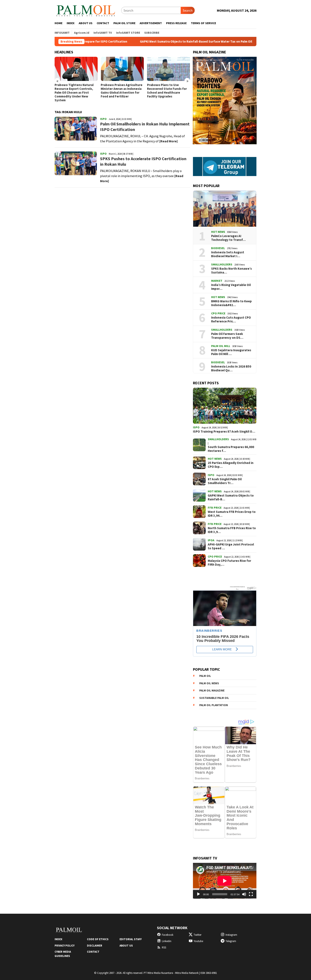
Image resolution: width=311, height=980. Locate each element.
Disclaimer (94, 945)
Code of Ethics (98, 939)
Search (188, 10)
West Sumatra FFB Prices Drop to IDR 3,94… (232, 514)
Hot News (218, 232)
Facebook (167, 935)
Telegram (231, 941)
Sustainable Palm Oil (214, 698)
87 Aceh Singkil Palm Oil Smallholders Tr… (225, 481)
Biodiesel (218, 248)
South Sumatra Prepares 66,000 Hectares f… (231, 449)
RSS (164, 947)
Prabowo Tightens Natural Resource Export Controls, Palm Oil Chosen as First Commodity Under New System (74, 92)
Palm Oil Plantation (213, 705)
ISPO (103, 119)
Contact (93, 952)
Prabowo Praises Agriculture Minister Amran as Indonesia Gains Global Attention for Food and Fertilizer (121, 90)
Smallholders (221, 264)
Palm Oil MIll (220, 346)
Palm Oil (205, 676)
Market (216, 281)
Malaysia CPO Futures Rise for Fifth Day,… (229, 562)
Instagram (231, 935)
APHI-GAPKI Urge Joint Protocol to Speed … (231, 546)
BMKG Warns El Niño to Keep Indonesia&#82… (231, 303)
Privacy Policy (64, 945)
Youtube (198, 941)
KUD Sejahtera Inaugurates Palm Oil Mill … (231, 352)
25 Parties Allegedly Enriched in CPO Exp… (230, 465)
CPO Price (218, 313)
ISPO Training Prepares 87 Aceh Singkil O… (224, 431)
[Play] (198, 894)
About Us (126, 945)
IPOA (211, 540)
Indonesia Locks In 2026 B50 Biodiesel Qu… (231, 368)
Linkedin (166, 941)
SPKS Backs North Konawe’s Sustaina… (231, 270)
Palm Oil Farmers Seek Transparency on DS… (227, 336)
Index (58, 939)
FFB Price (215, 507)
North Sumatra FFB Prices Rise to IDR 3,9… (232, 530)
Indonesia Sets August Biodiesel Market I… (227, 254)
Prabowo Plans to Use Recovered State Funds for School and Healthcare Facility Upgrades (167, 90)
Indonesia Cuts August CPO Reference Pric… (231, 319)
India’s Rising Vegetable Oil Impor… (231, 287)
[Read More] (168, 141)
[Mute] (244, 894)
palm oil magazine (211, 690)
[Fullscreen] (251, 894)
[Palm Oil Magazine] (86, 10)
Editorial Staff (131, 939)
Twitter (197, 935)
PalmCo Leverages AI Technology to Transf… (228, 238)
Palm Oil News (209, 683)
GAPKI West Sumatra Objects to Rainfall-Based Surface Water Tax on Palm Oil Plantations (172, 41)
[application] (224, 881)
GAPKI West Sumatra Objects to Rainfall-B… (231, 497)
